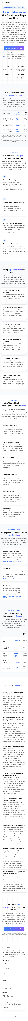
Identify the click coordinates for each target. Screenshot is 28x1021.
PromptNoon (5, 968)
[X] (4, 996)
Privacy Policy (5, 986)
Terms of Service (6, 988)
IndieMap (5, 966)
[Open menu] (24, 2)
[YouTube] (12, 996)
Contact (4, 983)
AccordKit (4, 963)
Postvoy (4, 973)
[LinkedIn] (8, 996)
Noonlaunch (5, 971)
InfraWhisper (5, 976)
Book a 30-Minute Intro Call (14, 48)
